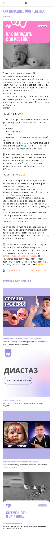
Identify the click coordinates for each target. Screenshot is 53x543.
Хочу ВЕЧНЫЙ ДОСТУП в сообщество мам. (25, 270)
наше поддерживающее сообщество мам (24, 254)
